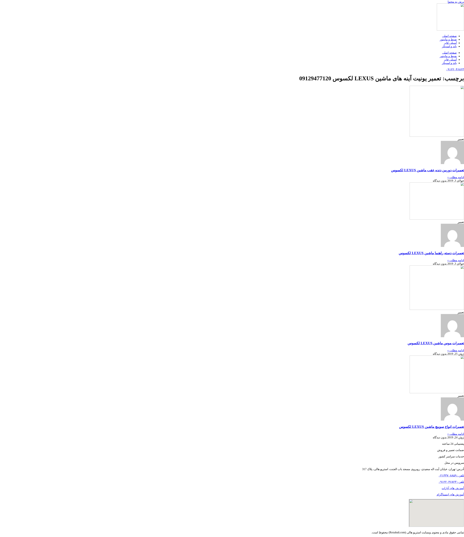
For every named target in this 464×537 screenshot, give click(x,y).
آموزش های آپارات (453, 488)
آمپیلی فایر (450, 42)
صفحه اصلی (449, 36)
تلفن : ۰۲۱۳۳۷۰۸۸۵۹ (451, 475)
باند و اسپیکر (449, 46)
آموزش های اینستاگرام (450, 494)
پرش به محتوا (456, 1)
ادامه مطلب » (455, 177)
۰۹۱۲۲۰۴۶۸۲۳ (455, 69)
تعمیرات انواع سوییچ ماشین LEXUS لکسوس (431, 427)
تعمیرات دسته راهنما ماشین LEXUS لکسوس (431, 253)
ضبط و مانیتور (448, 39)
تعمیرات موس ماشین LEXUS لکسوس (436, 343)
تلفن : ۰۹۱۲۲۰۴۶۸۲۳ (451, 481)
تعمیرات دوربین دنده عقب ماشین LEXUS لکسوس (427, 170)
